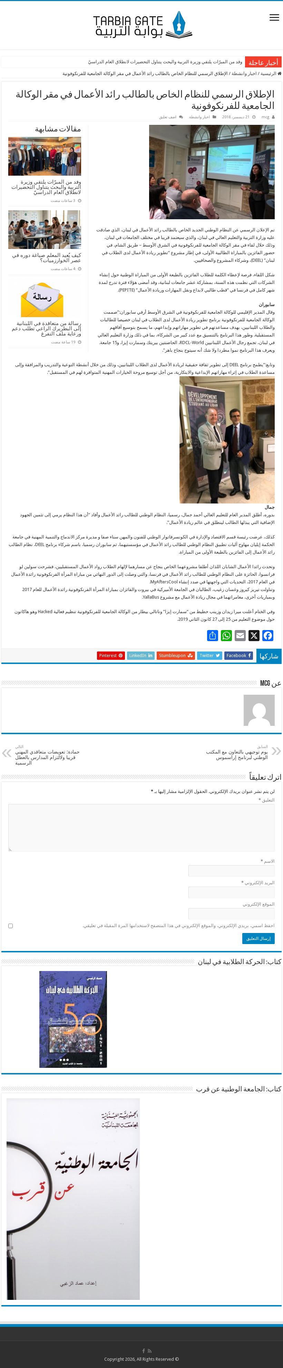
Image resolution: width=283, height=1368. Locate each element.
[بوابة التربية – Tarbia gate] (141, 24)
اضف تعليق (167, 117)
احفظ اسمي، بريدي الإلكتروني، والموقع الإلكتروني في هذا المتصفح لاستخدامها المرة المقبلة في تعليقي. (178, 925)
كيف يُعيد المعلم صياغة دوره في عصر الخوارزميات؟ (46, 257)
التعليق (266, 800)
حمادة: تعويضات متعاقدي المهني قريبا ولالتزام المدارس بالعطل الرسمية (47, 755)
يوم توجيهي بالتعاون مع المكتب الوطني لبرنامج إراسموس (237, 752)
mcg (265, 117)
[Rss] (149, 1351)
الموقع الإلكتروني (259, 904)
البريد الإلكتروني (258, 882)
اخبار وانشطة (244, 73)
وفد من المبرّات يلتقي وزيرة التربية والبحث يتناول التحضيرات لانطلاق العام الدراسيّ (165, 61)
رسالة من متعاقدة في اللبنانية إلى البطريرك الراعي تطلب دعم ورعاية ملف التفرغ (46, 328)
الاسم (268, 861)
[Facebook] (144, 1351)
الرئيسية (269, 73)
